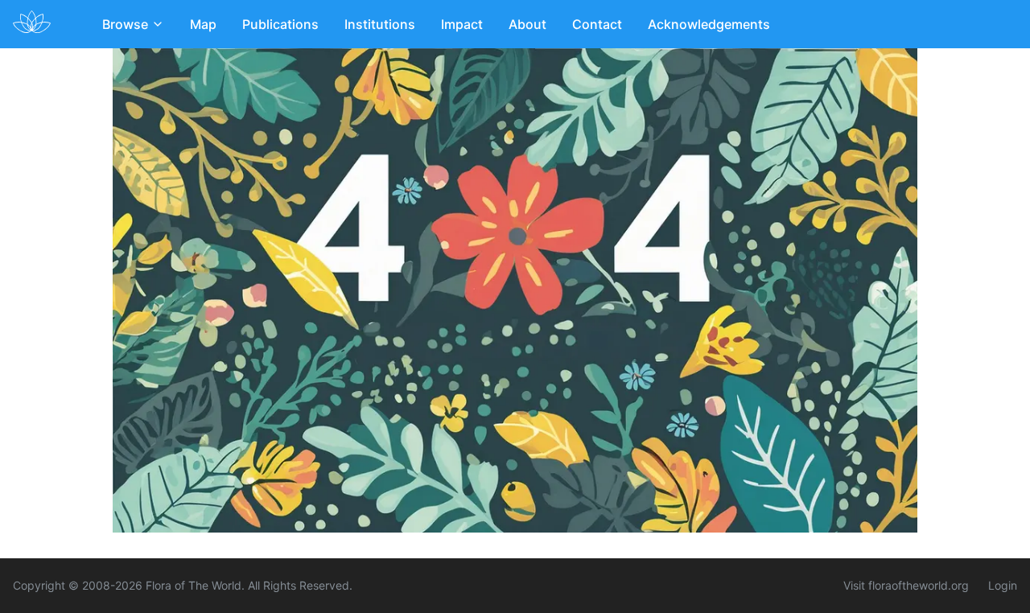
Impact (462, 24)
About (527, 24)
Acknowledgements (709, 24)
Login (1002, 585)
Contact (597, 24)
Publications (280, 24)
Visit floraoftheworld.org (906, 585)
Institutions (379, 24)
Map (203, 24)
